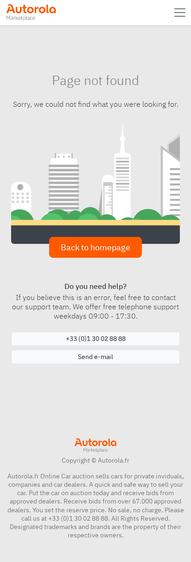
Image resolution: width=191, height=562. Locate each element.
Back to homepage (95, 247)
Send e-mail (95, 357)
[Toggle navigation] (180, 12)
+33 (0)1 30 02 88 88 (96, 338)
